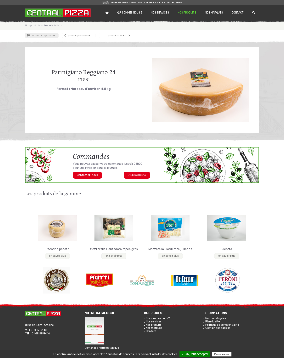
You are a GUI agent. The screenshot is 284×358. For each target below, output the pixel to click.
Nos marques (214, 12)
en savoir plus (57, 255)
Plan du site (212, 321)
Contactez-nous (87, 175)
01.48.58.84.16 (137, 175)
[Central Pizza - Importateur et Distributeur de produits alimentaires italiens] (58, 13)
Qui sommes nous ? (129, 12)
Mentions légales (215, 318)
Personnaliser (222, 354)
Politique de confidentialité (222, 324)
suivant (117, 35)
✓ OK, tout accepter (194, 354)
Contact (238, 12)
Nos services (160, 12)
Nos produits (187, 12)
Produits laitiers (53, 25)
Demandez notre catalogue (102, 347)
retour (43, 35)
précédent (79, 35)
